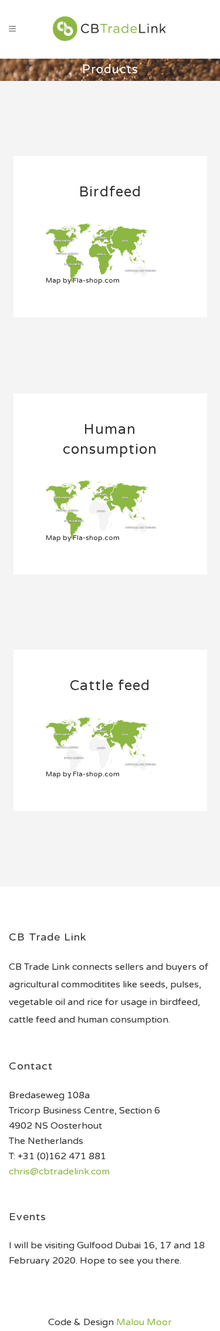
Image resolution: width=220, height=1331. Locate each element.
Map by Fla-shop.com (83, 280)
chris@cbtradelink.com (59, 1171)
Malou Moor (144, 1322)
